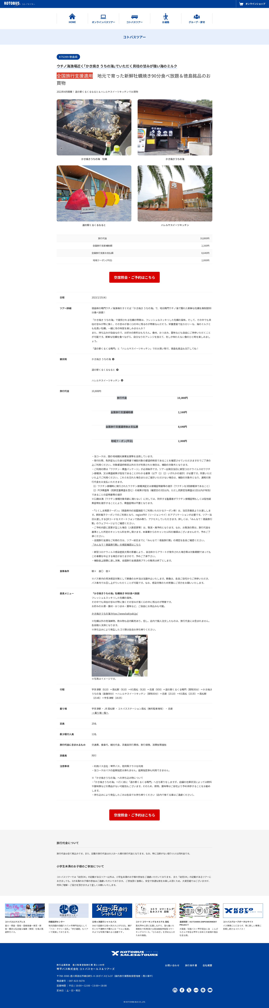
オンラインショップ (255, 3)
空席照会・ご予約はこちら (134, 277)
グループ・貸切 (197, 22)
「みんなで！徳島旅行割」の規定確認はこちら (116, 544)
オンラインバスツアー (103, 22)
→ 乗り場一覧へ (100, 712)
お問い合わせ (172, 965)
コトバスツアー (134, 22)
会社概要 (207, 965)
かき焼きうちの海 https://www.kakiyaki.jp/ (115, 613)
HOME (72, 22)
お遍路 (165, 22)
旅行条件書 (191, 965)
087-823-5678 (77, 980)
